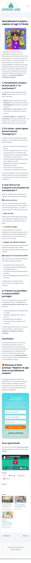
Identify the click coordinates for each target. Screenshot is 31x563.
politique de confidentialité (15, 433)
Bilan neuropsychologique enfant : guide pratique (20, 505)
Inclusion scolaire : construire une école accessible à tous (7, 505)
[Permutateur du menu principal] (28, 6)
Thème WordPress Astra (24, 559)
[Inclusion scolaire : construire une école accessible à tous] (7, 499)
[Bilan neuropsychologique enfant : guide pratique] (20, 499)
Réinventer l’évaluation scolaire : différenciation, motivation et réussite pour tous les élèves (7, 521)
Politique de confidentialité (15, 547)
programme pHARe (21, 355)
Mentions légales (15, 549)
